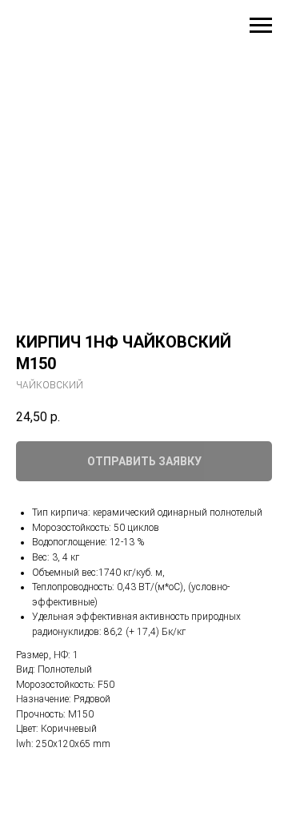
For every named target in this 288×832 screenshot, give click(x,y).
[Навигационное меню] (261, 26)
